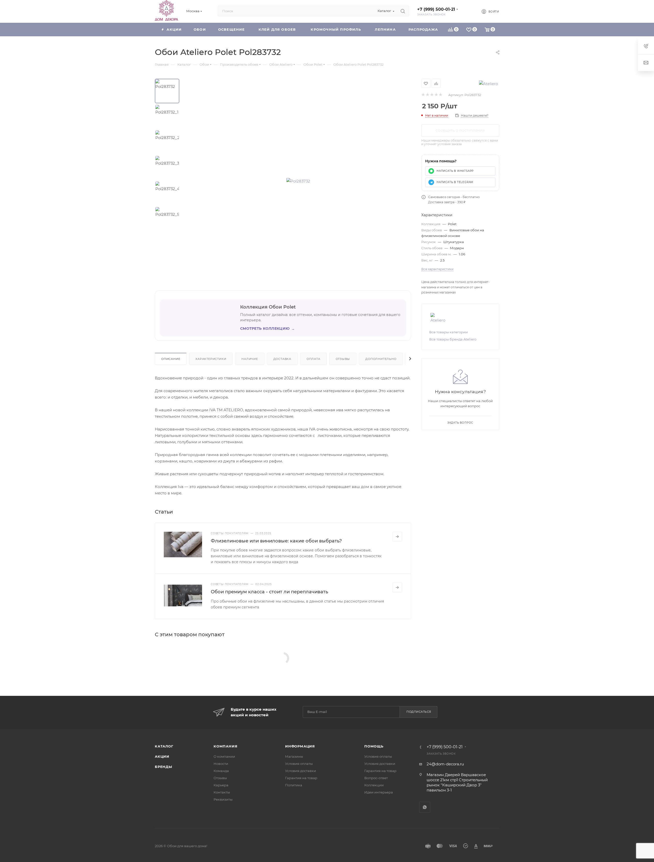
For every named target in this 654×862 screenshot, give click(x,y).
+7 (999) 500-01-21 (436, 9)
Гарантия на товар (301, 778)
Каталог (164, 746)
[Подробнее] (397, 536)
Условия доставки (300, 771)
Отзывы (343, 359)
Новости (221, 764)
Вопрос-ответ (376, 778)
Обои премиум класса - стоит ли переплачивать (269, 592)
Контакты (222, 792)
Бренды (163, 767)
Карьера (221, 785)
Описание (170, 359)
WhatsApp (424, 807)
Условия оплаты (299, 764)
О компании (224, 756)
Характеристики (210, 359)
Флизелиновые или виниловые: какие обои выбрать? (276, 541)
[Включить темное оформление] (469, 11)
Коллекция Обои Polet (268, 307)
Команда (221, 771)
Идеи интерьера (378, 792)
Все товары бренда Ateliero (452, 339)
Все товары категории (448, 332)
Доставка (282, 359)
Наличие (249, 359)
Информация (300, 746)
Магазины (294, 756)
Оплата (313, 359)
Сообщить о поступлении (460, 130)
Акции (162, 756)
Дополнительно (380, 359)
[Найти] (402, 11)
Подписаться (418, 711)
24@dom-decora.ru (445, 764)
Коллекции (374, 785)
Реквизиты (223, 799)
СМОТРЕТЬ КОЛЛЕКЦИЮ (267, 328)
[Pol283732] (298, 181)
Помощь (373, 746)
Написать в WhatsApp (455, 171)
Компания (225, 746)
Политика (293, 785)
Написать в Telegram (455, 182)
